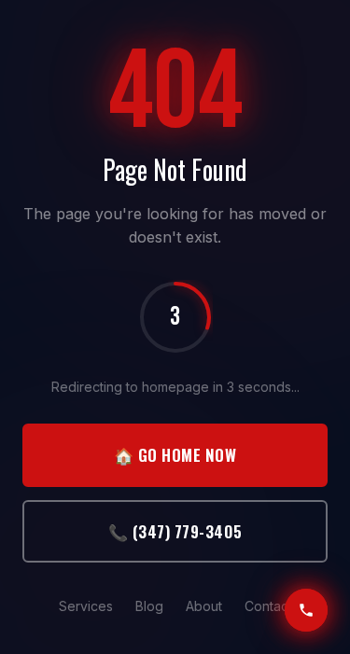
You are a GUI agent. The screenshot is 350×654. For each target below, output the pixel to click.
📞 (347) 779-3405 (175, 531)
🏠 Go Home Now (175, 454)
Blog (149, 606)
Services (86, 606)
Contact (268, 606)
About (204, 606)
